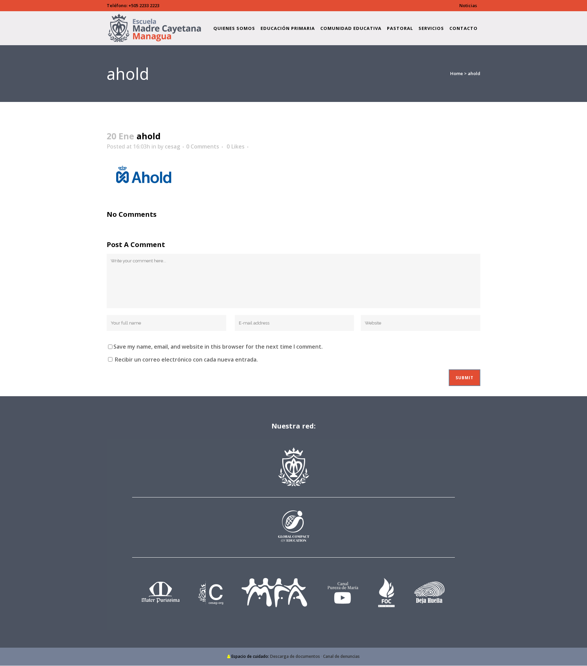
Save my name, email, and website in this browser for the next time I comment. (218, 346)
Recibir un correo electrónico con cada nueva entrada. (186, 359)
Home (456, 73)
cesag (172, 146)
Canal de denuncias (341, 656)
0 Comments (202, 146)
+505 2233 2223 (143, 5)
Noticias (468, 5)
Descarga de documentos (295, 656)
